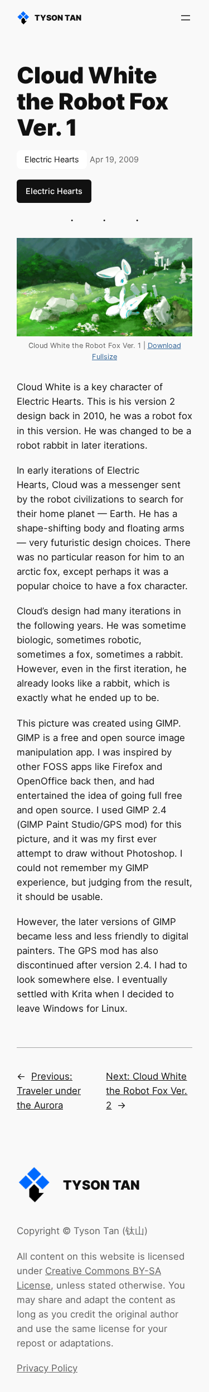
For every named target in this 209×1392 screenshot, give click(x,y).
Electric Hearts (52, 159)
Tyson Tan (58, 17)
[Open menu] (185, 17)
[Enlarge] (177, 252)
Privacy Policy (47, 1368)
